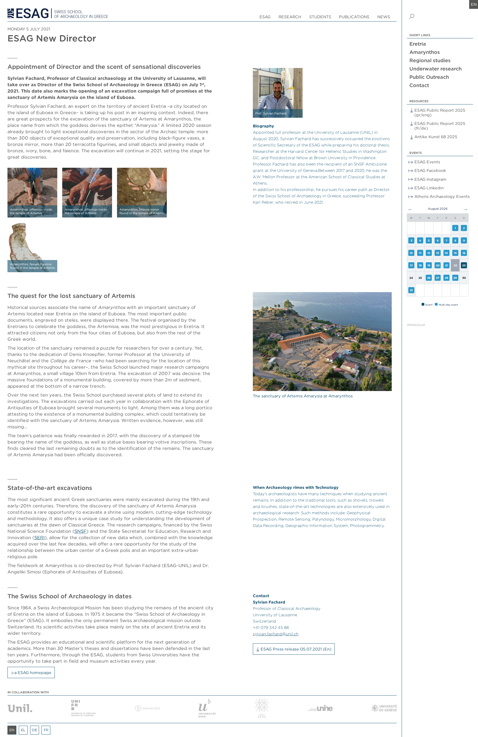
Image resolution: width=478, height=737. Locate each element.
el (23, 730)
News (383, 16)
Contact (419, 85)
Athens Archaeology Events (442, 196)
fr (46, 730)
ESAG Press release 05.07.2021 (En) (296, 649)
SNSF (80, 531)
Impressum (416, 325)
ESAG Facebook (430, 170)
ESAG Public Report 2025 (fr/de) (439, 125)
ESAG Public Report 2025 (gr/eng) (439, 112)
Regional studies (430, 60)
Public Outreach (429, 77)
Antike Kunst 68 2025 (435, 136)
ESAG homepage (34, 672)
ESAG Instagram (430, 179)
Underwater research (435, 69)
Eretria (417, 44)
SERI (39, 537)
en (474, 4)
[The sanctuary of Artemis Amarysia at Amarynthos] (322, 341)
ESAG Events (427, 161)
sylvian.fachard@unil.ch (275, 633)
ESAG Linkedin (429, 187)
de (34, 730)
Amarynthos (424, 52)
